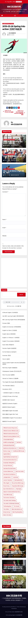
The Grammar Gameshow (8, 497)
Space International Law (8, 488)
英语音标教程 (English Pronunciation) (12, 418)
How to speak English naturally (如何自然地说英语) (13, 363)
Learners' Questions (7, 480)
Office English (6, 483)
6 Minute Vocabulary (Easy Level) (10, 433)
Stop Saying (18, 488)
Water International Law (17, 509)
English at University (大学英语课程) (11, 326)
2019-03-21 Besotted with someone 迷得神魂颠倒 (18, 112)
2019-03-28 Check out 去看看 (9, 111)
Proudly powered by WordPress (9, 606)
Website (4, 235)
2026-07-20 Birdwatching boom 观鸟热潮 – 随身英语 (13, 583)
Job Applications (7, 477)
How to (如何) (6, 359)
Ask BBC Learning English (8, 442)
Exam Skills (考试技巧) (8, 344)
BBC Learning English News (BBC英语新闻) (13, 319)
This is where (6, 509)
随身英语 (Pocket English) (9, 421)
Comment (5, 192)
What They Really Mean (17, 512)
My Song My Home (18, 480)
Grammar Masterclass (8, 471)
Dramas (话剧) (6, 323)
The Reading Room (7, 506)
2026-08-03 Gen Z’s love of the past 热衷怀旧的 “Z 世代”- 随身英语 (13, 553)
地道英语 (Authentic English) (9, 403)
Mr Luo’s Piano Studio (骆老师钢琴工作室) (14, 611)
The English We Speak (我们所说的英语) (12, 382)
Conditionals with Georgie (18, 451)
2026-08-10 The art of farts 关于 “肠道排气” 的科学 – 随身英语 (13, 537)
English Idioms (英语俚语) (9, 334)
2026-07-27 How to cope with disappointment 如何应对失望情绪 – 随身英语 (13, 568)
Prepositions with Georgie (17, 485)
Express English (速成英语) (9, 348)
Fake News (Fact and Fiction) (9, 468)
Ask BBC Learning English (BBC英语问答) (13, 316)
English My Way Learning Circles (10, 456)
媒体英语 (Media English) (8, 407)
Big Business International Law (9, 448)
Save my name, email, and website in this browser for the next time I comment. (13, 247)
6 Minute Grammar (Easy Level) (10, 427)
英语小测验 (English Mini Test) (10, 414)
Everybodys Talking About (8, 462)
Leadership (15, 477)
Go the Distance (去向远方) (9, 352)
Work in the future (7, 514)
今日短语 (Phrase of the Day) (8, 23)
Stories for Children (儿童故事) (10, 378)
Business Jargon (7, 451)
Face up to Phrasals (7, 465)
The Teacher (16, 506)
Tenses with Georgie (7, 494)
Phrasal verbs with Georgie (18, 483)
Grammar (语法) (6, 355)
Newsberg (22, 606)
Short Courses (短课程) (8, 375)
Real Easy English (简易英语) (9, 367)
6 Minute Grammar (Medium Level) (10, 430)
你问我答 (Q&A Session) (8, 400)
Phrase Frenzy (6, 485)
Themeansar (14, 608)
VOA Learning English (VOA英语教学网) (14, 615)
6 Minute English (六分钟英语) (10, 312)
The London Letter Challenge (9, 500)
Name (4, 219)
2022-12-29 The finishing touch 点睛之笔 (12, 142)
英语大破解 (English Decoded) (10, 410)
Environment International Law (10, 459)
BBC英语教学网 (14, 6)
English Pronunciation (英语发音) (11, 341)
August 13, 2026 (9, 540)
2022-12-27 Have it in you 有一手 (14, 157)
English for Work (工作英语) (9, 330)
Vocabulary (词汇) (7, 389)
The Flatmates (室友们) (8, 385)
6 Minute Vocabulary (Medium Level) (11, 436)
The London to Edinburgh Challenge (11, 503)
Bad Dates (19, 442)
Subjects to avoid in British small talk (11, 491)
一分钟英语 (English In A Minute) (10, 392)
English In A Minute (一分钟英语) (10, 337)
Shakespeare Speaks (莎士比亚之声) (11, 371)
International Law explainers (9, 474)
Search (4, 290)
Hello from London (20, 471)
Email (4, 227)
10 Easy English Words (8, 439)
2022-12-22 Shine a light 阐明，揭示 (13, 172)
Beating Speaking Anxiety (8, 445)
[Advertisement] (14, 273)
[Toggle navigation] (15, 16)
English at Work (6, 453)
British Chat (21, 448)
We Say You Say (6, 512)
